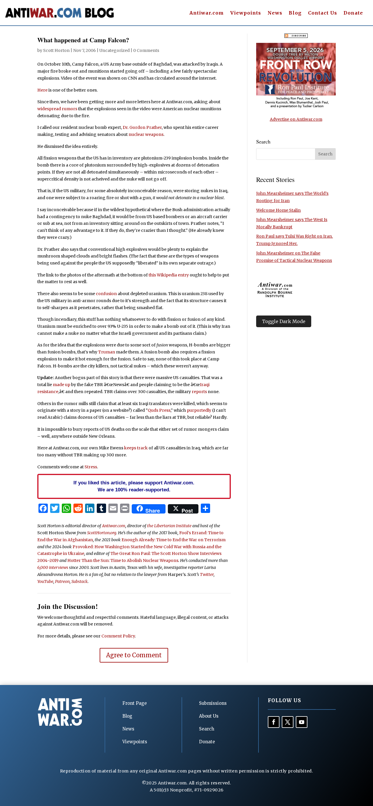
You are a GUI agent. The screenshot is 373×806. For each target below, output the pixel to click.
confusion (106, 293)
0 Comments (146, 50)
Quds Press (159, 410)
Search (206, 729)
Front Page (134, 703)
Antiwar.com (206, 13)
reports (199, 391)
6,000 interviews (52, 567)
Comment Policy (118, 636)
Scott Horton (56, 50)
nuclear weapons (146, 134)
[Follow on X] (287, 722)
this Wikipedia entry (169, 275)
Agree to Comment (134, 655)
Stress (91, 466)
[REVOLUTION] (296, 107)
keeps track (136, 448)
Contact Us (322, 13)
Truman (106, 352)
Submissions (213, 703)
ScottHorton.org (101, 532)
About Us (209, 716)
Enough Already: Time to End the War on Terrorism (174, 539)
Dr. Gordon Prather (142, 127)
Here (42, 90)
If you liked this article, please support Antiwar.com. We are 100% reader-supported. (133, 486)
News (275, 13)
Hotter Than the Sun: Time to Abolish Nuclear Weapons (122, 560)
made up (61, 384)
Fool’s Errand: (193, 532)
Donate (353, 13)
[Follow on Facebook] (273, 722)
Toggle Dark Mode (283, 321)
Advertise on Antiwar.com (296, 119)
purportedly (199, 410)
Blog (295, 13)
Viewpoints (245, 13)
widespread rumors (57, 108)
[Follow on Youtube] (301, 722)
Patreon (62, 581)
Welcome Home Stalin (278, 210)
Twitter (207, 574)
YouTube (45, 581)
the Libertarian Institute (169, 525)
